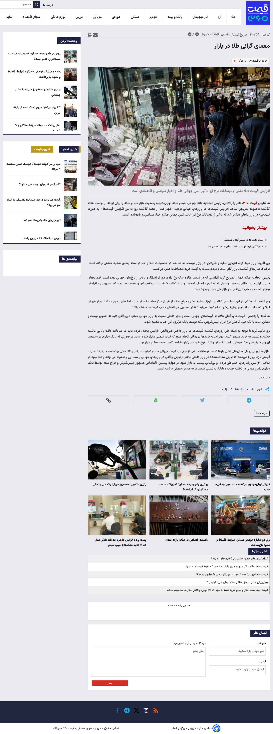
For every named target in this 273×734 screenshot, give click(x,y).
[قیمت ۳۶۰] (258, 13)
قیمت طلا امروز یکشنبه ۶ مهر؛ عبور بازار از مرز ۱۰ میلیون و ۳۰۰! (232, 574)
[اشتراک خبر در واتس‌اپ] (155, 400)
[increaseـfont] (197, 34)
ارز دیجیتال (200, 17)
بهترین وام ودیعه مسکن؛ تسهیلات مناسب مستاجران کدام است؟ (183, 487)
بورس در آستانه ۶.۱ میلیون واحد (42, 238)
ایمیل (262, 661)
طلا (233, 17)
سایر (10, 17)
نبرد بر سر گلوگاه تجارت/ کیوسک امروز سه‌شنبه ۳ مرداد (33, 166)
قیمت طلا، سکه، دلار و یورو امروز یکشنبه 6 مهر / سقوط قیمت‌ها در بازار (226, 566)
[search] (36, 4)
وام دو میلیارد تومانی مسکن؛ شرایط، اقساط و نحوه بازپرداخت (243, 542)
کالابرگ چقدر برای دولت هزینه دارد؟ (40, 184)
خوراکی (117, 17)
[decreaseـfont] (189, 34)
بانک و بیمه (175, 17)
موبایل (98, 17)
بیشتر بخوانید (254, 228)
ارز (220, 17)
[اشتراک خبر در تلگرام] (249, 400)
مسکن (135, 17)
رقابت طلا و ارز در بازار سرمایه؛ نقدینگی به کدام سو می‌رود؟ (34, 202)
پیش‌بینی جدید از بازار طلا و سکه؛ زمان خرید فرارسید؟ (237, 582)
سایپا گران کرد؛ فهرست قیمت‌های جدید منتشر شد (235, 247)
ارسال (110, 683)
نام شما (261, 643)
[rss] (155, 710)
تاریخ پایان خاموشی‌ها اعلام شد (42, 220)
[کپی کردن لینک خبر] (108, 400)
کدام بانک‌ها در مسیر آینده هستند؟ (243, 240)
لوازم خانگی (58, 17)
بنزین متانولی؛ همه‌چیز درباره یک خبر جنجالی (119, 484)
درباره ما (48, 5)
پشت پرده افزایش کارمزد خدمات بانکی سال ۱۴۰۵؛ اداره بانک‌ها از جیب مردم (120, 542)
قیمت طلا (261, 413)
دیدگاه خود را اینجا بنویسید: (189, 643)
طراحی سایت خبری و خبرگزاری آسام (191, 728)
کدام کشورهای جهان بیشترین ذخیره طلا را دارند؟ (239, 559)
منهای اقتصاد (32, 17)
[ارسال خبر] (95, 35)
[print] (90, 35)
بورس (80, 17)
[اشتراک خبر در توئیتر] (202, 400)
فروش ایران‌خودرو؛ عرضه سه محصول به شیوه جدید (242, 487)
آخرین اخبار (70, 149)
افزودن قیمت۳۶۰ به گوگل (252, 61)
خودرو (153, 17)
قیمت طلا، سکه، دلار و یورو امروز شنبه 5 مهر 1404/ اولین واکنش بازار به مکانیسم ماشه (217, 590)
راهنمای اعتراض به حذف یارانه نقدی (186, 540)
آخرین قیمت (42, 149)
